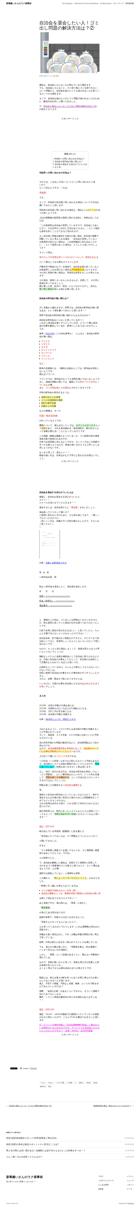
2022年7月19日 (129, 1150)
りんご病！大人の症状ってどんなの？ (24, 1157)
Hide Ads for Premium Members (86, 3)
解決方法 (43, 1086)
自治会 (95, 1083)
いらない (43, 1083)
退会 (49, 1086)
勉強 (57, 76)
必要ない (81, 1083)
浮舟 (45, 76)
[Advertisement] (70, 133)
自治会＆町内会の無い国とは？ (68, 161)
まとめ (57, 167)
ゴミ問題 (69, 1083)
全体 (54, 76)
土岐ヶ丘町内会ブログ (56, 562)
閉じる (72, 154)
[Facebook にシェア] (21, 1068)
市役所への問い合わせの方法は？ (69, 158)
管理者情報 (129, 3)
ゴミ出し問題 (60, 1083)
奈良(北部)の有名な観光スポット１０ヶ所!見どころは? (32, 1144)
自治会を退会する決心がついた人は (70, 164)
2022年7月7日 (130, 1157)
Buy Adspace (67, 3)
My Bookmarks (105, 3)
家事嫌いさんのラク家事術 (18, 3)
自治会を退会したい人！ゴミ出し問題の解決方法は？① (30, 1106)
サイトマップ (118, 3)
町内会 (89, 1083)
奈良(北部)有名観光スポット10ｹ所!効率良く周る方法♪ (31, 1138)
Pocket (33, 1068)
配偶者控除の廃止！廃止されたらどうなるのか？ (112, 1106)
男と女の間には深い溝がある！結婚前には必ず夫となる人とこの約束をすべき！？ (45, 1150)
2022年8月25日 (129, 1138)
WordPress (130, 1203)
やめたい (51, 1083)
